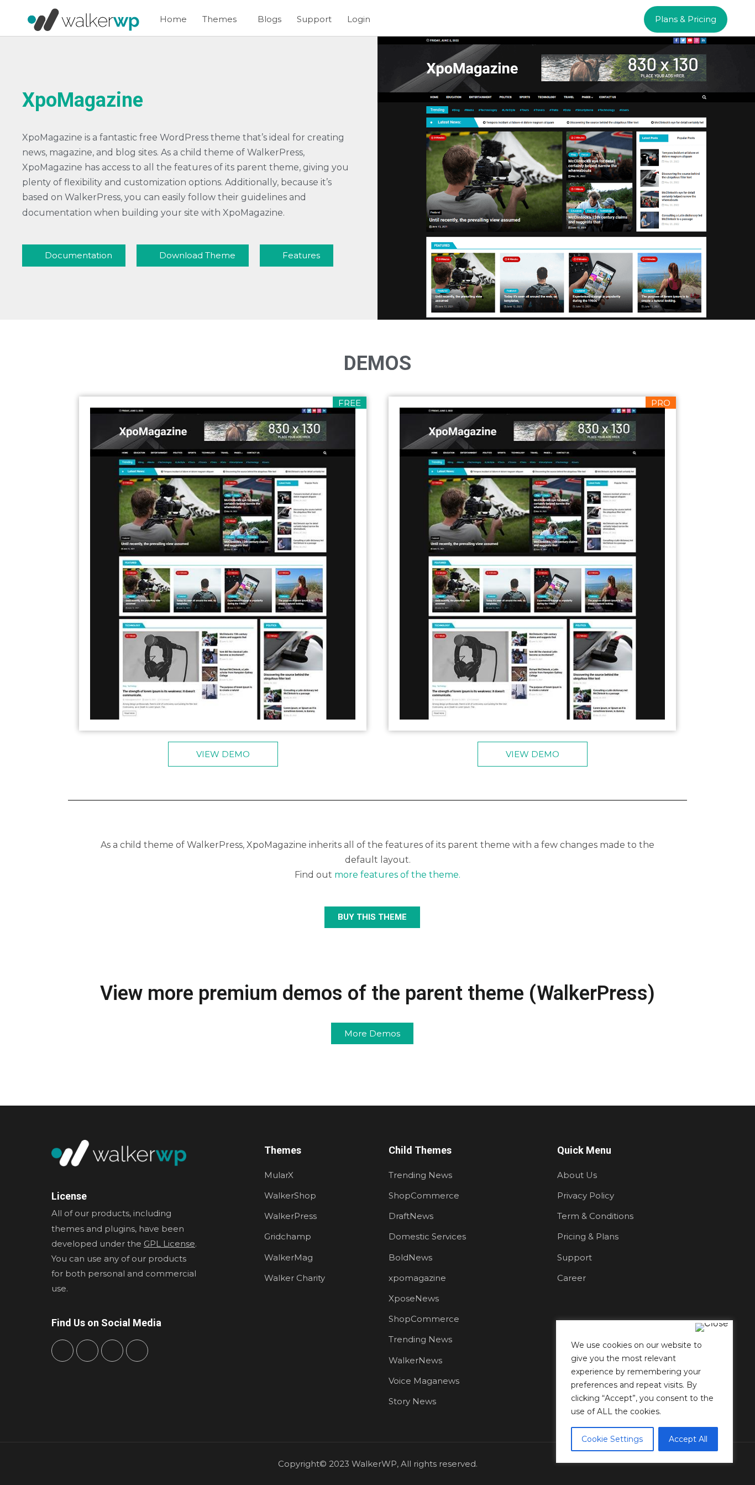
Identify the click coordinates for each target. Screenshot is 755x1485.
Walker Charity (294, 1278)
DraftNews (411, 1216)
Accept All (688, 1439)
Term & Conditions (595, 1216)
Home (173, 19)
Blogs (269, 19)
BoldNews (410, 1257)
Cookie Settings (612, 1439)
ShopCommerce (424, 1195)
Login (358, 19)
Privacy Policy (585, 1195)
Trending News (420, 1175)
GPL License (169, 1243)
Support (314, 19)
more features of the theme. (397, 874)
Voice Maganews (424, 1380)
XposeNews (414, 1298)
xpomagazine (417, 1278)
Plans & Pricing (685, 19)
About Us (577, 1175)
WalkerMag (288, 1257)
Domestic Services (427, 1236)
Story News (412, 1401)
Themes (219, 19)
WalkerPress (290, 1216)
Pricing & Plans (587, 1236)
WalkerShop (290, 1195)
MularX (278, 1175)
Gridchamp (287, 1236)
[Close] (711, 1327)
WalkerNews (415, 1360)
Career (571, 1278)
